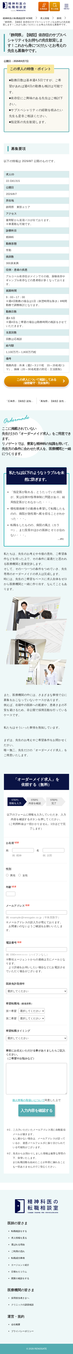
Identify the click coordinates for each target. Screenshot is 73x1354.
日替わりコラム (19, 1271)
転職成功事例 (18, 1258)
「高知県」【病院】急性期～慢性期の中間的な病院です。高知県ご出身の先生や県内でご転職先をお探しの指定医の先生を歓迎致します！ (54, 401)
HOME (18, 18)
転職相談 (43, 9)
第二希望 (11, 1018)
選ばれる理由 (18, 1244)
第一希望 (11, 1010)
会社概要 (15, 1324)
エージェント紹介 (20, 1265)
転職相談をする (19, 1231)
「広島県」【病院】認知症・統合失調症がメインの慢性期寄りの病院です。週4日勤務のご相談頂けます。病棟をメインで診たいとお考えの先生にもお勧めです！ (21, 401)
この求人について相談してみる (37, 381)
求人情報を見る (19, 1238)
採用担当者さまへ (20, 1298)
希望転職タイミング (18, 1030)
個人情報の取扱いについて (28, 1100)
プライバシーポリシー (22, 1331)
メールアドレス (18, 905)
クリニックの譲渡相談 (22, 1304)
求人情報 (54, 9)
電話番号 (14, 942)
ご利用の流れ (18, 1251)
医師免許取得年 (15, 983)
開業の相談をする (20, 1278)
